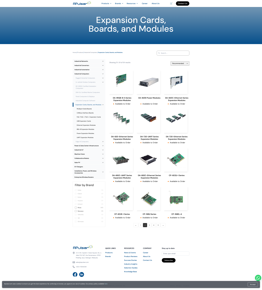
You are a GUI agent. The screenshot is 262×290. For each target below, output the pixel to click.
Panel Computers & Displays (85, 96)
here (105, 284)
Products (105, 3)
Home (74, 52)
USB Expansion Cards (84, 121)
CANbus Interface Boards (85, 113)
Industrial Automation (82, 70)
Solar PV (77, 162)
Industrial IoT (79, 150)
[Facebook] (75, 274)
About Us (155, 3)
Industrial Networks (81, 61)
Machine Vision (80, 154)
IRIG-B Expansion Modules (85, 129)
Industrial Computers (90, 52)
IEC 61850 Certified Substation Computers (86, 87)
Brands (118, 3)
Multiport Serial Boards (84, 109)
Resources (131, 3)
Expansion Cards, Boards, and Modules (88, 105)
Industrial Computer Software (85, 100)
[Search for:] (173, 53)
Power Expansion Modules (85, 133)
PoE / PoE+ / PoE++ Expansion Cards (89, 117)
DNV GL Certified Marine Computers (88, 92)
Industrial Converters (82, 65)
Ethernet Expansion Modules (86, 125)
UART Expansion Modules (85, 137)
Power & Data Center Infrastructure (87, 146)
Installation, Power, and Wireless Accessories (85, 172)
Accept (253, 284)
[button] (258, 278)
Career (145, 3)
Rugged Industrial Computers (85, 78)
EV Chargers (79, 167)
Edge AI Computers (82, 141)
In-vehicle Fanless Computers (85, 82)
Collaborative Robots (82, 158)
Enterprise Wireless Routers (84, 177)
